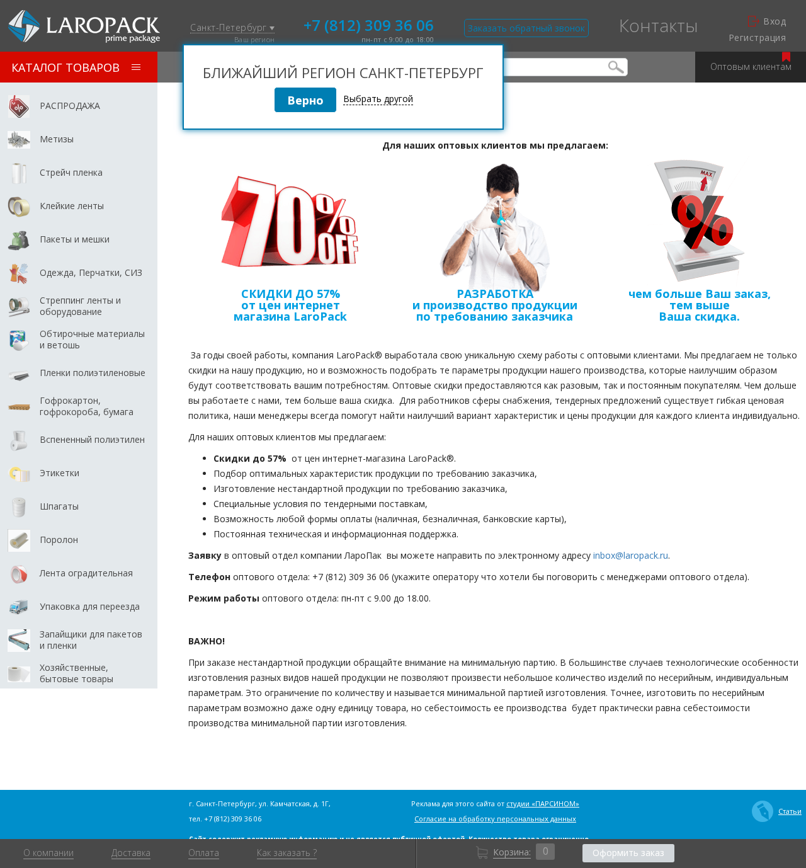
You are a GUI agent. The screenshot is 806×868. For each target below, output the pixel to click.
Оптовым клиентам (751, 66)
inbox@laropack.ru (630, 555)
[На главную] (84, 26)
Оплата (203, 853)
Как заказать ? (287, 853)
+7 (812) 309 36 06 (369, 23)
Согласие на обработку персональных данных (495, 818)
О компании (48, 853)
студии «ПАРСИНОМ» (542, 803)
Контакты (658, 25)
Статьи (790, 811)
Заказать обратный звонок (526, 28)
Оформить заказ (628, 853)
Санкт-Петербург (230, 28)
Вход (774, 21)
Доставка (130, 853)
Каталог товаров (65, 67)
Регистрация (757, 37)
